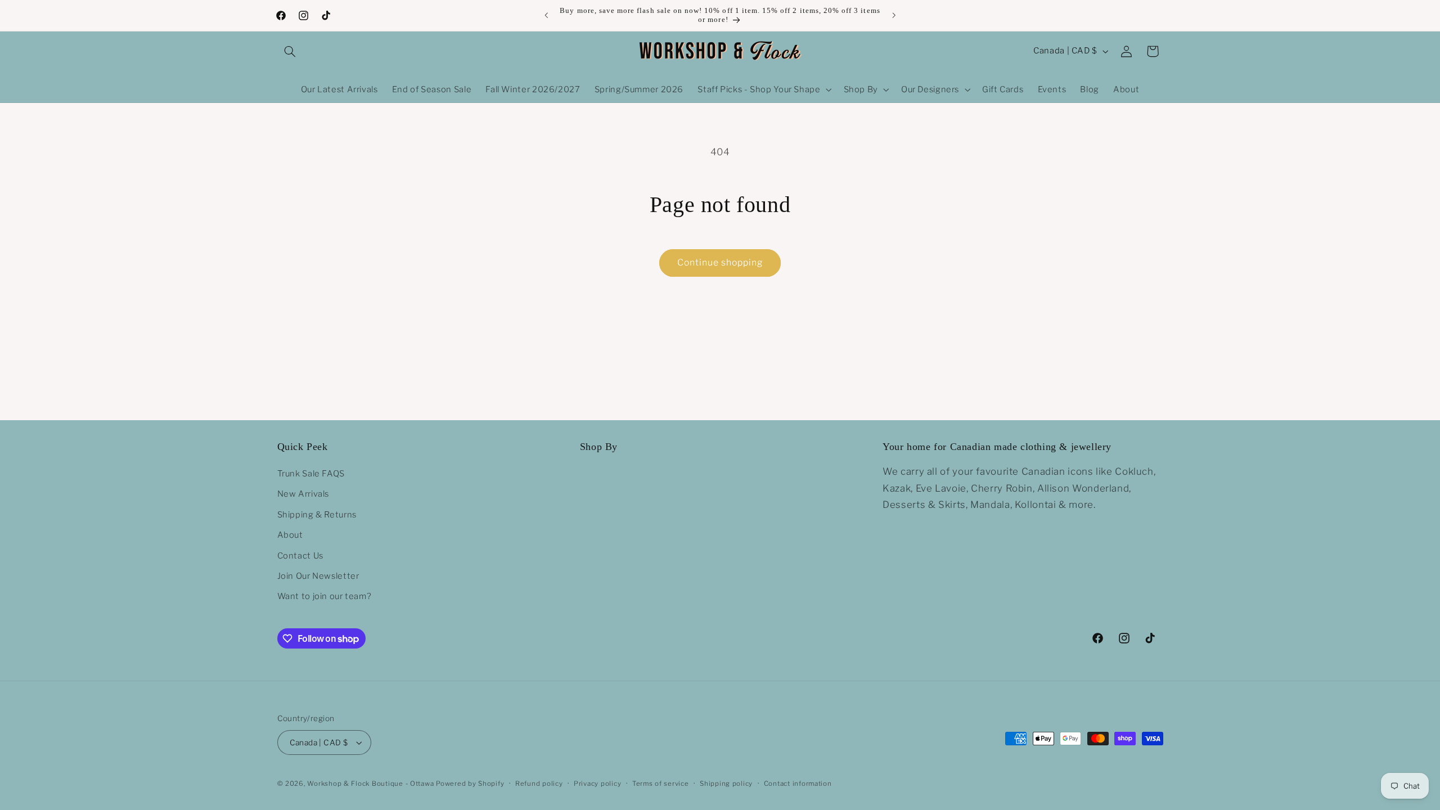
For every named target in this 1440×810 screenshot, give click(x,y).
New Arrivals (303, 494)
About (290, 535)
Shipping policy (726, 784)
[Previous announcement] (546, 15)
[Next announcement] (893, 15)
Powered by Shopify (470, 784)
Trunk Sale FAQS (311, 474)
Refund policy (539, 784)
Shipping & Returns (317, 515)
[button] (290, 51)
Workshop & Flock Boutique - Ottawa (370, 784)
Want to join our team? (324, 596)
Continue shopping (720, 262)
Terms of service (660, 784)
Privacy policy (597, 784)
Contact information (798, 784)
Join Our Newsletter (318, 576)
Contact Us (300, 556)
